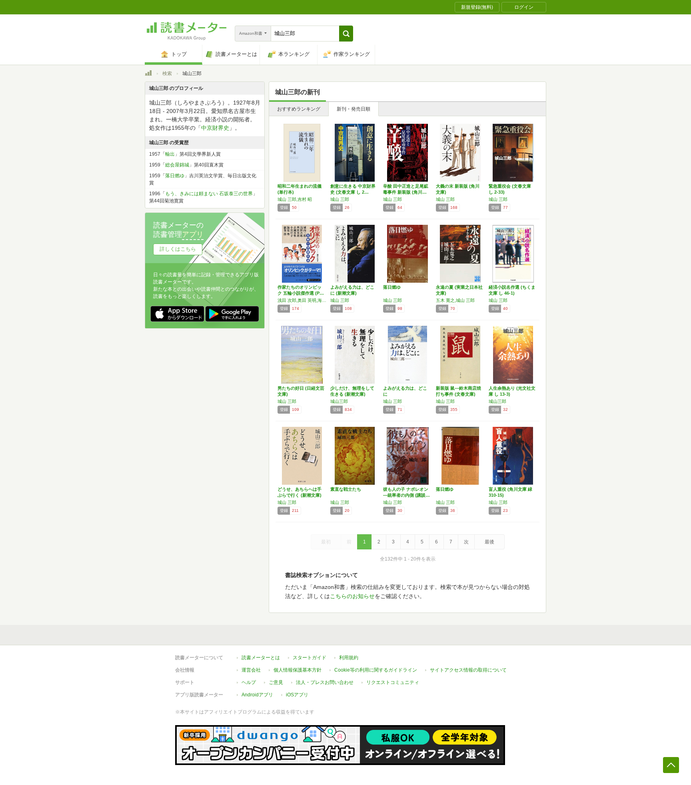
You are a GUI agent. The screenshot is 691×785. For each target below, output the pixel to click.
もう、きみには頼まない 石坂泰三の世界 (209, 193)
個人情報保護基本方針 (298, 670)
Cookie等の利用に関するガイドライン (375, 670)
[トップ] (148, 74)
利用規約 (348, 657)
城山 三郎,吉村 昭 (295, 199)
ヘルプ (249, 682)
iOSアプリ (297, 694)
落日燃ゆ (392, 287)
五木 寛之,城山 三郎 (455, 300)
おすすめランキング (298, 109)
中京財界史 (215, 128)
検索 (167, 73)
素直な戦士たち (345, 489)
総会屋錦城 (177, 165)
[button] (346, 34)
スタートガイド (309, 657)
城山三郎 (339, 401)
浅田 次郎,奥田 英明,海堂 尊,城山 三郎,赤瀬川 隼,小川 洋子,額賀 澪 (302, 300)
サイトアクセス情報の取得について (468, 670)
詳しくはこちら (178, 249)
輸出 (170, 154)
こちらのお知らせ (352, 596)
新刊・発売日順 (353, 109)
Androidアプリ (257, 694)
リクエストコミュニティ (392, 682)
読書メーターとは (261, 657)
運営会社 (251, 670)
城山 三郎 (339, 199)
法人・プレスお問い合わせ (324, 682)
